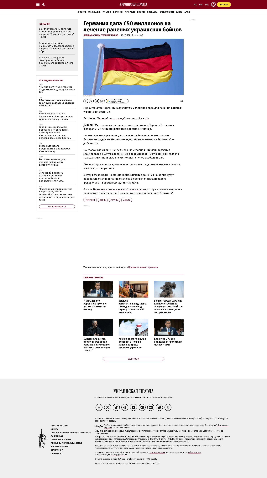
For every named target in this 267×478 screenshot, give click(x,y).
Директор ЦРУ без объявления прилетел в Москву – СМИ (168, 341)
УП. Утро (107, 12)
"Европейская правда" (111, 118)
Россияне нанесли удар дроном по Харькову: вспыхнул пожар (52, 162)
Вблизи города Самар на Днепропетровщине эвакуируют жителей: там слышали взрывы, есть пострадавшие (168, 306)
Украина (114, 200)
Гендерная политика (61, 440)
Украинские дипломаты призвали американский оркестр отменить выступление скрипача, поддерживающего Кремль (55, 132)
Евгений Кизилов (110, 35)
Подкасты (152, 12)
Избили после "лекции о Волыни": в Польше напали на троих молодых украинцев (133, 343)
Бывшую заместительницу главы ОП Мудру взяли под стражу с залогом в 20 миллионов (132, 306)
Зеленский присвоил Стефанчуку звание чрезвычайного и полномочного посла (51, 177)
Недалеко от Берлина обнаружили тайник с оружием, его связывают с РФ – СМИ (56, 61)
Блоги (179, 12)
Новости (81, 12)
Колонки (118, 12)
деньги (126, 200)
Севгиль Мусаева (157, 452)
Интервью (130, 12)
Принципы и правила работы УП (66, 443)
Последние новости (51, 80)
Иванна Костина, (92, 35)
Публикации (94, 12)
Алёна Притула (194, 452)
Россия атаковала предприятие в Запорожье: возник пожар (55, 148)
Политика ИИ (57, 436)
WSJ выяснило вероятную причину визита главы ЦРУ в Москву (95, 305)
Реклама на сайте (59, 426)
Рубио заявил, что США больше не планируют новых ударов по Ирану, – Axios (56, 116)
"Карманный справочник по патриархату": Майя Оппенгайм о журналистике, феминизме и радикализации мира (56, 194)
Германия (90, 200)
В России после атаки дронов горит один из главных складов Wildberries (56, 103)
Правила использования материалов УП (71, 433)
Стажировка (57, 450)
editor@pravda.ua (119, 455)
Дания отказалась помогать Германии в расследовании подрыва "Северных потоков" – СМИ (56, 33)
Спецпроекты (167, 12)
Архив (187, 12)
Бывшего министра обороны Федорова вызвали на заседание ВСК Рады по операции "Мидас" (96, 344)
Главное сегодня (93, 277)
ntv (147, 118)
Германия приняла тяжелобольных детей (119, 189)
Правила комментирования (143, 267)
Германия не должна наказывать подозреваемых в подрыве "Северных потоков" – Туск (56, 47)
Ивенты (141, 12)
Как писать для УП (60, 446)
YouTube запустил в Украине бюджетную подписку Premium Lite (57, 89)
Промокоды (57, 453)
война (103, 200)
